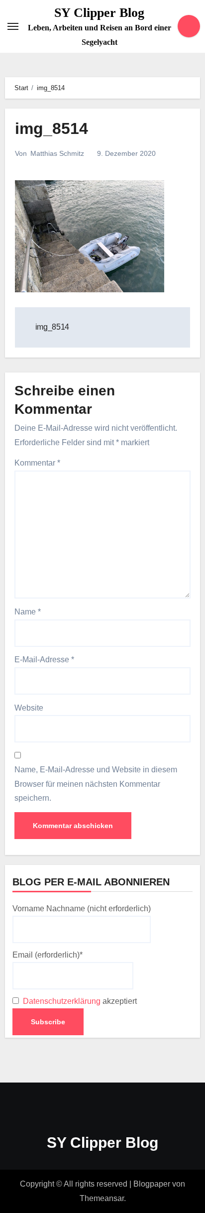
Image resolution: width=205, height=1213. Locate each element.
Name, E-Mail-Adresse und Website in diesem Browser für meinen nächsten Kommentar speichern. (95, 783)
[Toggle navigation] (13, 26)
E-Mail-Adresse (44, 659)
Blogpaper (151, 1184)
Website (28, 708)
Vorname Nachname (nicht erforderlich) (81, 908)
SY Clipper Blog (99, 12)
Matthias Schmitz (57, 153)
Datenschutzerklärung (61, 1001)
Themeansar (102, 1198)
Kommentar (37, 463)
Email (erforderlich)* (47, 955)
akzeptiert (79, 1001)
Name (27, 611)
